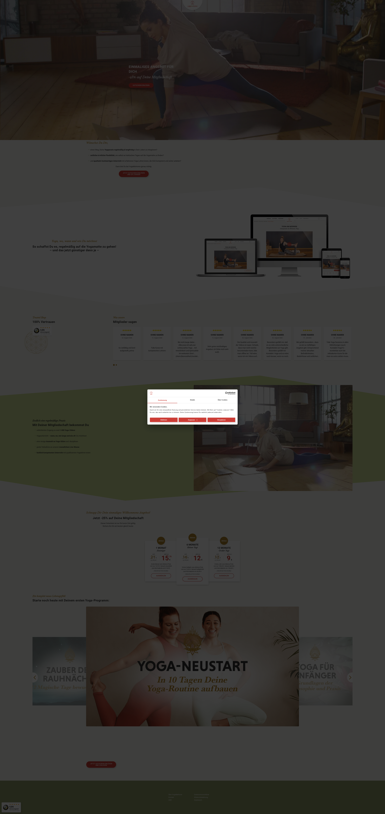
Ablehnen (163, 420)
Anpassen (191, 420)
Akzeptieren (221, 420)
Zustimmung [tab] (162, 400)
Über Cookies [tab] (222, 400)
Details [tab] (192, 400)
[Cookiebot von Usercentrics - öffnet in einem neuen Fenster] (226, 393)
